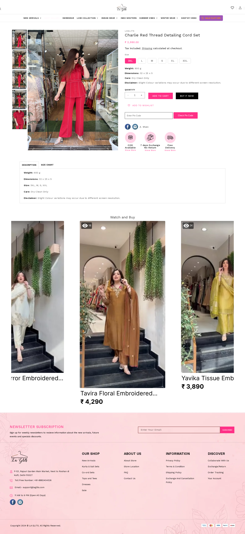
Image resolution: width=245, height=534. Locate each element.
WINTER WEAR (170, 18)
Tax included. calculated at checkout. (153, 48)
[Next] (114, 90)
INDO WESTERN (129, 18)
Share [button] (146, 127)
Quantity (130, 90)
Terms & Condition (175, 466)
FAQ (126, 472)
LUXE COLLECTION (88, 18)
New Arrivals (88, 460)
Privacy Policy (173, 460)
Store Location (131, 466)
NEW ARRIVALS (33, 18)
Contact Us (129, 478)
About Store (130, 460)
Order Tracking (216, 472)
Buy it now (187, 96)
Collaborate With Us (218, 460)
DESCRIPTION (29, 165)
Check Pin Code (185, 115)
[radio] (130, 61)
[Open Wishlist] (232, 8)
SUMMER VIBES (148, 18)
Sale (84, 490)
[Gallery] (64, 90)
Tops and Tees (89, 478)
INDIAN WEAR (109, 18)
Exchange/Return (217, 466)
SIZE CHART (47, 165)
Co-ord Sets (88, 472)
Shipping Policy (173, 472)
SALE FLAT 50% (211, 18)
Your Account (214, 478)
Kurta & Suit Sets (90, 466)
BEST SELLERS (52, 18)
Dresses (86, 484)
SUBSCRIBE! (227, 430)
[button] (122, 314)
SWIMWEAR (68, 18)
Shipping (147, 48)
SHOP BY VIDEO (189, 18)
